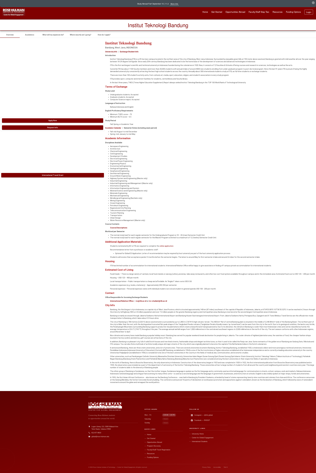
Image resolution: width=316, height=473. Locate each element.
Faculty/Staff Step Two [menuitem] (259, 11)
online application (166, 246)
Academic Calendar (113, 128)
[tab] (10, 35)
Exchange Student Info (129, 52)
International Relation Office (121, 301)
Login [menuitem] (308, 12)
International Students (199, 441)
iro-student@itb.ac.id (158, 301)
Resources (151, 453)
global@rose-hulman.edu (100, 436)
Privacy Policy (206, 467)
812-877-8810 (96, 433)
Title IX (226, 467)
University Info (111, 52)
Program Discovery (154, 446)
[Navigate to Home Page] (13, 12)
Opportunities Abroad (154, 442)
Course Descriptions (118, 228)
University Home (198, 434)
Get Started (151, 438)
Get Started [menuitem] (216, 11)
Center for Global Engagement (202, 438)
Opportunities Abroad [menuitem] (235, 11)
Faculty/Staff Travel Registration (158, 450)
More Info (174, 4)
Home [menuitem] (205, 11)
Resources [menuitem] (278, 11)
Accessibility (217, 467)
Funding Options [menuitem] (293, 11)
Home (149, 434)
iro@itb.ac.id (141, 301)
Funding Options (153, 457)
